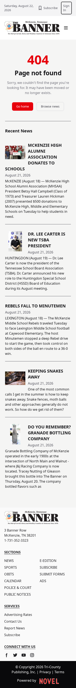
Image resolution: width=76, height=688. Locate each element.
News (9, 560)
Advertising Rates (18, 614)
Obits (9, 574)
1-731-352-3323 (16, 540)
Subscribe (50, 8)
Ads (43, 581)
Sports (10, 567)
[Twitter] (15, 655)
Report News (14, 628)
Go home (22, 106)
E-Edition (48, 560)
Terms (59, 672)
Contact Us (13, 621)
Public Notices (17, 594)
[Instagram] (32, 655)
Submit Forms (52, 574)
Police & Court (17, 587)
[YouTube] (23, 655)
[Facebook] (6, 655)
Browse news (50, 106)
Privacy (45, 672)
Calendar (12, 581)
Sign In (66, 8)
